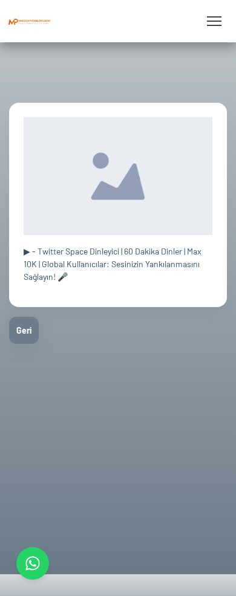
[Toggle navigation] (214, 21)
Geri (23, 330)
